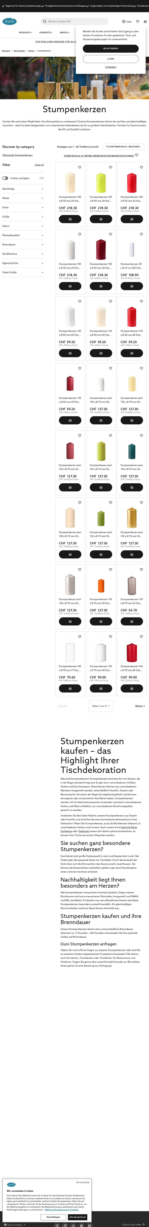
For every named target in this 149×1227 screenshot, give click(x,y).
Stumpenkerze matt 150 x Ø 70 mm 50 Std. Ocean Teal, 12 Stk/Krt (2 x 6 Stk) (132, 467)
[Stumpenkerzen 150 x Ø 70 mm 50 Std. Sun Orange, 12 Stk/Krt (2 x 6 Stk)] (101, 584)
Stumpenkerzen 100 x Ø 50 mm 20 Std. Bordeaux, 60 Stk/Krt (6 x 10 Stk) (101, 266)
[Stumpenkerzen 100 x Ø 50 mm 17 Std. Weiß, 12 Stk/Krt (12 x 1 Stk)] (70, 651)
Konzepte (45, 32)
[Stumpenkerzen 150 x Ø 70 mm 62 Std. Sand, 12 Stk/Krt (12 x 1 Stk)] (132, 584)
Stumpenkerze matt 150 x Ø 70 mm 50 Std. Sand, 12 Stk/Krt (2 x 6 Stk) (70, 534)
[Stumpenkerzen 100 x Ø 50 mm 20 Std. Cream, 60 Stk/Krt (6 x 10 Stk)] (70, 181)
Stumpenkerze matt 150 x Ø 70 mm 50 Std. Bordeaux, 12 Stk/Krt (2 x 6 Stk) (70, 467)
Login (110, 59)
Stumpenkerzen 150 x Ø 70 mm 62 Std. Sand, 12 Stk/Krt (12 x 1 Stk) (132, 601)
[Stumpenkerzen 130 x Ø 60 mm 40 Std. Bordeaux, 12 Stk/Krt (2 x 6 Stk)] (70, 383)
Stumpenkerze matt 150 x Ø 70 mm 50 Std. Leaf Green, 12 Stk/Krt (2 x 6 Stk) (101, 534)
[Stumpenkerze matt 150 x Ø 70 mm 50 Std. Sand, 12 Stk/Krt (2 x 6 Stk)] (70, 517)
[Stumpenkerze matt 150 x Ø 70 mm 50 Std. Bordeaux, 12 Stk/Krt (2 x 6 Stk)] (70, 450)
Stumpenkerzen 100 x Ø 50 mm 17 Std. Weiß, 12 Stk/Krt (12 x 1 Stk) (70, 668)
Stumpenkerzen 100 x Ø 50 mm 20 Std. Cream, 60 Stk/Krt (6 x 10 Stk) (70, 199)
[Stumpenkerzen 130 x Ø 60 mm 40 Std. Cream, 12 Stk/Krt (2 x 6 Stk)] (101, 316)
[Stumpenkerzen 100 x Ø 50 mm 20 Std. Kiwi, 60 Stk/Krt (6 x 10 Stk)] (101, 181)
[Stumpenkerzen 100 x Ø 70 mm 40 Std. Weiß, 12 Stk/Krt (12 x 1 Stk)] (101, 651)
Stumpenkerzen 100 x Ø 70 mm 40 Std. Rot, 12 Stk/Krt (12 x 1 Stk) (132, 668)
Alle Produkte (19, 51)
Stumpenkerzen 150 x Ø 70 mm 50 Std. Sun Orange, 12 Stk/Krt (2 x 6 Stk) (101, 601)
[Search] (44, 21)
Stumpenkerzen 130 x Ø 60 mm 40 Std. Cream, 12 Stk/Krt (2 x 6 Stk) (101, 333)
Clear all (39, 165)
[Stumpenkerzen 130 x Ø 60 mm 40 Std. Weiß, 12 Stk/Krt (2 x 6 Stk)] (70, 316)
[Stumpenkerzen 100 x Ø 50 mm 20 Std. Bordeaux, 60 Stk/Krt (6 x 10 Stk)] (101, 249)
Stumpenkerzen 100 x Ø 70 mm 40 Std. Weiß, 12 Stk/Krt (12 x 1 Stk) (101, 668)
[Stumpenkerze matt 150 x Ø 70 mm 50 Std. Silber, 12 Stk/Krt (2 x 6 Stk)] (70, 584)
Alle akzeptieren (78, 1217)
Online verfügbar (27, 178)
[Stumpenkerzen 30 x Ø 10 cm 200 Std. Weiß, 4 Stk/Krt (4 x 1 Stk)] (132, 249)
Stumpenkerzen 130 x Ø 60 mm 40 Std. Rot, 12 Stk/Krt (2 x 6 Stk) (132, 333)
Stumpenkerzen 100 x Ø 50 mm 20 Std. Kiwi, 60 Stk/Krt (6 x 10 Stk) (101, 199)
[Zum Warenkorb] (145, 21)
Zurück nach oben (131, 1224)
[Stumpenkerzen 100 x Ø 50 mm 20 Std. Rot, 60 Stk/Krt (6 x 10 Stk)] (132, 181)
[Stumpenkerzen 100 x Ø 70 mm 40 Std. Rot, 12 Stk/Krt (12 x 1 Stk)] (132, 651)
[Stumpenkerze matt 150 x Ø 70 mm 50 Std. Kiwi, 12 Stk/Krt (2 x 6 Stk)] (101, 450)
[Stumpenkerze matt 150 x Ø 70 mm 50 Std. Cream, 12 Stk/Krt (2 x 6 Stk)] (132, 383)
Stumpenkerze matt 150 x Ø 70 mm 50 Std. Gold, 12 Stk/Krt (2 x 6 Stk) (132, 534)
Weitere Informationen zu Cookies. (62, 1210)
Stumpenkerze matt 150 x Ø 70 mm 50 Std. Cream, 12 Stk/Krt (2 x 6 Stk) (132, 400)
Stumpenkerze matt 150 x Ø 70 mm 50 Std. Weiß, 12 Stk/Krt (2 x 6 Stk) (101, 400)
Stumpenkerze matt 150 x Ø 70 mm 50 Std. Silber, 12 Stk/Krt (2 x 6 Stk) (70, 601)
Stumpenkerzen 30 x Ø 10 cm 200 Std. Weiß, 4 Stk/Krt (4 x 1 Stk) (131, 266)
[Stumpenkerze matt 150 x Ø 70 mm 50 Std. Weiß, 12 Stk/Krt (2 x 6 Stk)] (101, 383)
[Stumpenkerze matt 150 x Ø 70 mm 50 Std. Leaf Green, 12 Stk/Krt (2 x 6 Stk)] (101, 517)
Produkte (24, 32)
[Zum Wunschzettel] (137, 21)
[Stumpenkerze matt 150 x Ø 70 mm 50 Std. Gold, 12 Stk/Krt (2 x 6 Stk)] (132, 517)
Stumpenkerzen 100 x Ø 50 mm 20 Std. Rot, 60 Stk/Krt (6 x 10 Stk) (132, 199)
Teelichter (83, 831)
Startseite (6, 51)
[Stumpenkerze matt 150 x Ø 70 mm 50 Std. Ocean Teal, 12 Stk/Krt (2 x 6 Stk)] (132, 450)
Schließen (110, 67)
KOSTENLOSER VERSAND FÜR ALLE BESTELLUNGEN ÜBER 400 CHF (74, 42)
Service (64, 32)
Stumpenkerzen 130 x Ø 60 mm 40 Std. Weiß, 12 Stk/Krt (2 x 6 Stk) (70, 333)
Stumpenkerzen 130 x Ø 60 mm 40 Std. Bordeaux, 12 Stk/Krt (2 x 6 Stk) (70, 400)
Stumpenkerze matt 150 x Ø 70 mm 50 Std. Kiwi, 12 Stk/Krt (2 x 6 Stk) (101, 467)
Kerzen (31, 51)
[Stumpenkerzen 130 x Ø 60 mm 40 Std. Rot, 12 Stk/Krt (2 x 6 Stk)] (132, 316)
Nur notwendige (83, 1182)
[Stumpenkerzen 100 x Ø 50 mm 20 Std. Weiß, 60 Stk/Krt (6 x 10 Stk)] (70, 249)
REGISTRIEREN (110, 48)
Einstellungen (53, 1217)
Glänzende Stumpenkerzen (17, 155)
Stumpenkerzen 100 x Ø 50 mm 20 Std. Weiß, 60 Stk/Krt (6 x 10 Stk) (70, 266)
